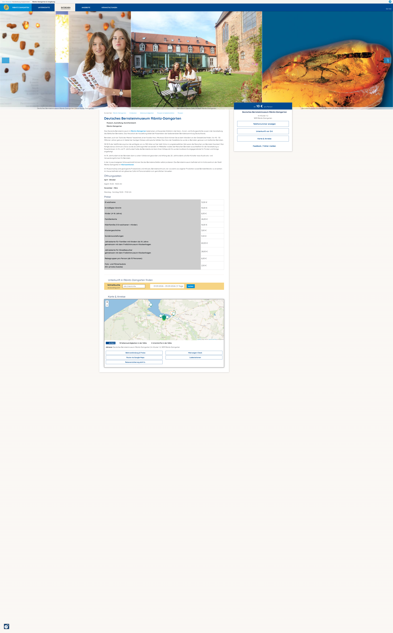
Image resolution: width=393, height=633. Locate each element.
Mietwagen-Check (195, 353)
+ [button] (107, 302)
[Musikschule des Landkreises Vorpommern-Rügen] (167, 317)
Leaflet (199, 339)
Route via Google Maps (135, 357)
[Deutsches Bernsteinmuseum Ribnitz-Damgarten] (164, 318)
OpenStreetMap (213, 339)
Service (388, 9)
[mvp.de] (390, 1)
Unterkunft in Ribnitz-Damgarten (130, 279)
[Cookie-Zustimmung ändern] (6, 626)
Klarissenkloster (127, 165)
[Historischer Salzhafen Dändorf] (151, 305)
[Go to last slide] (5, 60)
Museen (180, 113)
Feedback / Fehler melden (264, 146)
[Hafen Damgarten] (174, 314)
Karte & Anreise (264, 138)
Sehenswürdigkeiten (147, 113)
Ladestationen (195, 357)
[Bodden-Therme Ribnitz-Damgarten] (161, 316)
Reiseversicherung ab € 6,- (135, 362)
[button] (22, 7)
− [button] (107, 305)
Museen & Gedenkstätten (165, 113)
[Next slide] (387, 60)
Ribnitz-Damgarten (43, 2)
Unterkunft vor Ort (264, 131)
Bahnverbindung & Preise (135, 353)
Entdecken (133, 113)
